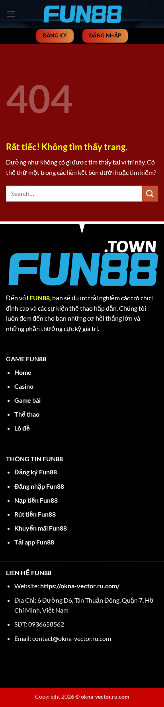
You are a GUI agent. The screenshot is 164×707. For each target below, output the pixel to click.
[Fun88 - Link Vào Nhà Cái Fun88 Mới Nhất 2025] (82, 14)
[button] (11, 14)
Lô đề (22, 428)
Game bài (27, 400)
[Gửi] (150, 193)
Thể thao (26, 414)
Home (22, 372)
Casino (23, 386)
